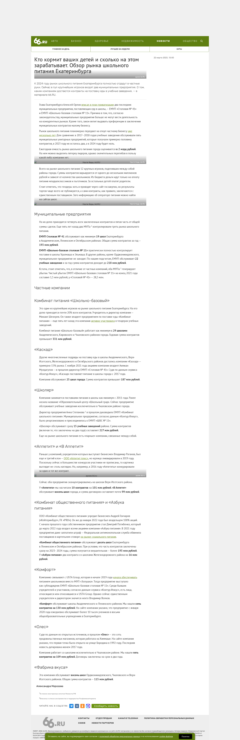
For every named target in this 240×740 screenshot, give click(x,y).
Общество (190, 41)
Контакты (83, 718)
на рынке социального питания (98, 536)
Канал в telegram (128, 718)
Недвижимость (133, 41)
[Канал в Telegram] (71, 706)
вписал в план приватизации (97, 104)
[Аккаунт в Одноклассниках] (82, 706)
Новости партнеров (103, 723)
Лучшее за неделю (120, 49)
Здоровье (102, 41)
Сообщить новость (106, 706)
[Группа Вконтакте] (77, 706)
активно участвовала (103, 321)
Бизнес (76, 41)
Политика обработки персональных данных (169, 718)
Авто (54, 41)
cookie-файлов (166, 736)
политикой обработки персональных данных (119, 736)
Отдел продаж (104, 718)
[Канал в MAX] (88, 706)
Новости (163, 41)
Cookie (81, 723)
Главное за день (60, 49)
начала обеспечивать (125, 577)
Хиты (179, 49)
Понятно (185, 736)
